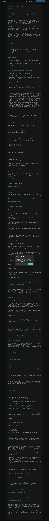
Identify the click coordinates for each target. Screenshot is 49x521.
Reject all (24, 264)
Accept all (30, 264)
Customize (18, 264)
